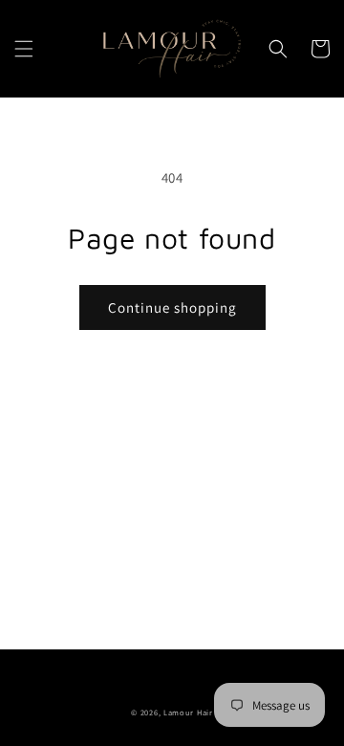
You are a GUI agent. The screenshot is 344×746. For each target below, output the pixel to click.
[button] (24, 49)
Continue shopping (172, 307)
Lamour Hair (188, 712)
